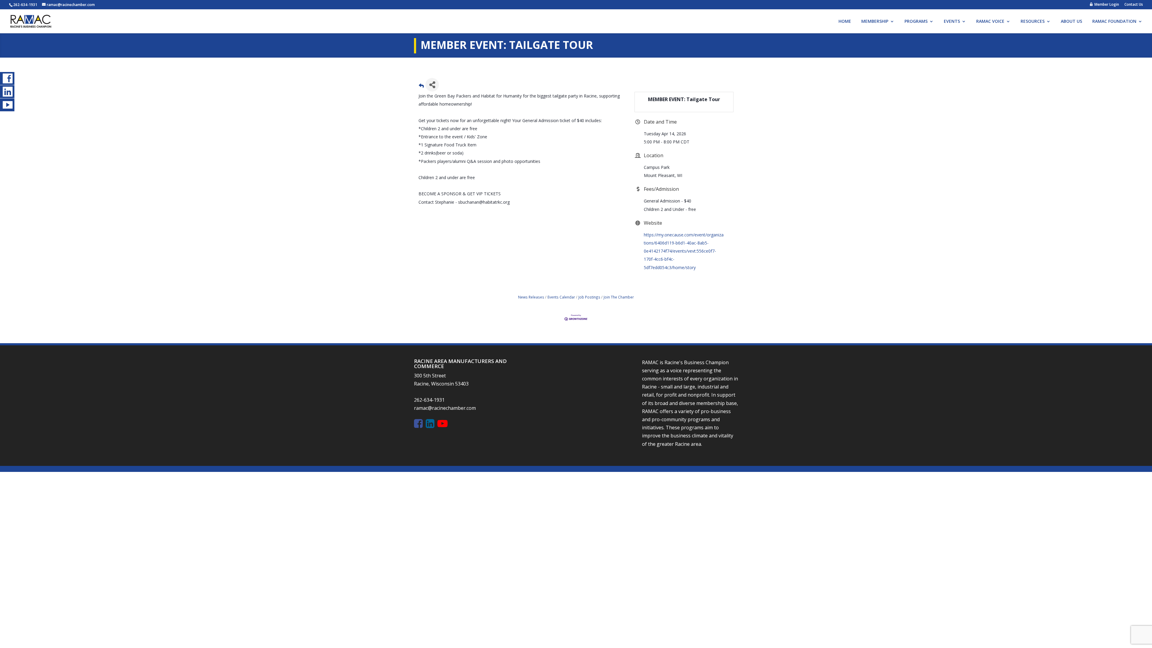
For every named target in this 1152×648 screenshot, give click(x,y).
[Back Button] (421, 87)
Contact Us (1133, 5)
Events (952, 21)
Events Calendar (561, 297)
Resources (1033, 21)
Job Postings (589, 297)
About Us (1071, 21)
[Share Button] (432, 85)
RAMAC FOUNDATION (1114, 21)
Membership (874, 21)
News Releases (531, 297)
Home (844, 21)
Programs (916, 21)
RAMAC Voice (990, 21)
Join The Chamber (619, 297)
